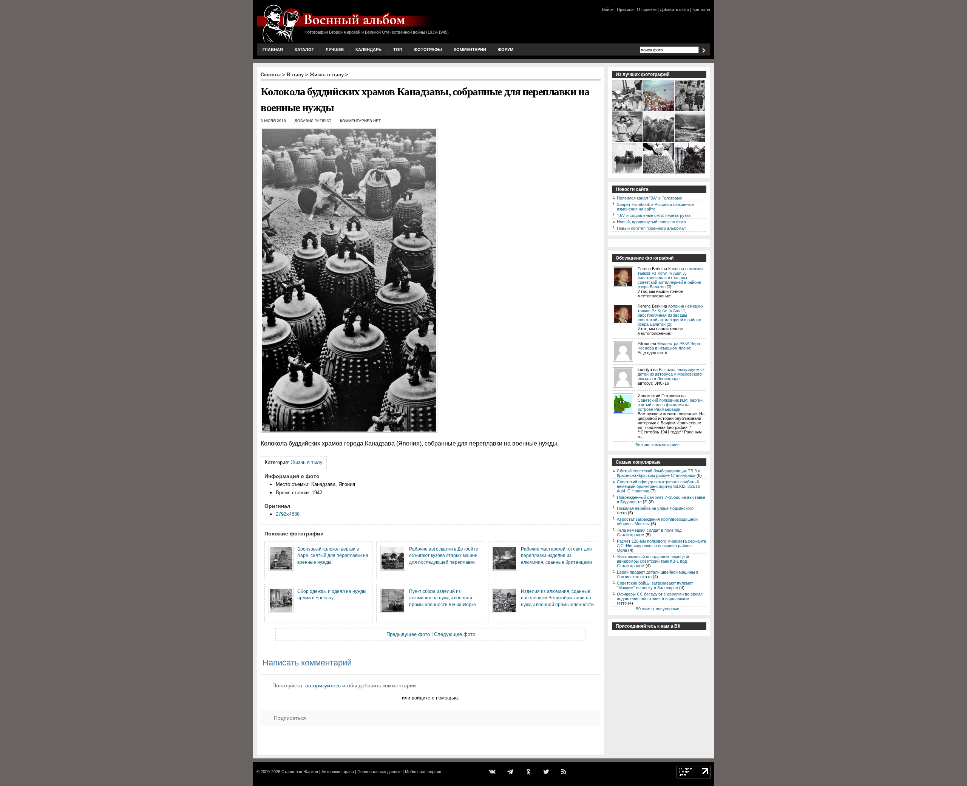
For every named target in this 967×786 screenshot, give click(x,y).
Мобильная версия (423, 771)
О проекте (647, 9)
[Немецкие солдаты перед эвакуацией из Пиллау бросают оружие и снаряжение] (690, 172)
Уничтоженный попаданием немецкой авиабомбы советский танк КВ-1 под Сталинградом (653, 561)
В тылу (295, 74)
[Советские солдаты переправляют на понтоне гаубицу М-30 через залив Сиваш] (627, 172)
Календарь (368, 49)
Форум (505, 49)
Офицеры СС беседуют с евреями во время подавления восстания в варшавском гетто (660, 598)
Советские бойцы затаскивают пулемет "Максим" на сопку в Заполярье (655, 585)
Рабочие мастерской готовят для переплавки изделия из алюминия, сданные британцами (556, 555)
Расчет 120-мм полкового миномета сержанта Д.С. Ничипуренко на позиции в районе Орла (661, 545)
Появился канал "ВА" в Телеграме (649, 198)
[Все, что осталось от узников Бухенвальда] (659, 172)
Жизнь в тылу (327, 74)
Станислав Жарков (299, 771)
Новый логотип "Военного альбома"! (651, 228)
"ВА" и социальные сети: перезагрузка (653, 215)
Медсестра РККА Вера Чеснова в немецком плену (669, 345)
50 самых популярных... (659, 609)
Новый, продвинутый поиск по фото (651, 222)
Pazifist (323, 121)
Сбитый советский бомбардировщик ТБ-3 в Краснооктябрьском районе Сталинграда (658, 473)
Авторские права (337, 771)
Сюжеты (271, 74)
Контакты (701, 9)
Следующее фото (454, 634)
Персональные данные (379, 771)
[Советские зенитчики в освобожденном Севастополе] (627, 141)
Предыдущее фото (408, 634)
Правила (625, 9)
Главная (273, 49)
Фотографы (428, 49)
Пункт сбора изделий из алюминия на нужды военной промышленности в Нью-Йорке (442, 598)
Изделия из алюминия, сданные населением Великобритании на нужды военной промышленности (557, 598)
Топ (397, 49)
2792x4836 (288, 514)
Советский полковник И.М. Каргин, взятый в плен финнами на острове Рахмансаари (671, 405)
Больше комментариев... (659, 445)
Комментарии (470, 49)
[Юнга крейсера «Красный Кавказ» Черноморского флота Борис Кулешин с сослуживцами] (627, 110)
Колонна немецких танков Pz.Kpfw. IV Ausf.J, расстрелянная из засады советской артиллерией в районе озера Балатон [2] (671, 315)
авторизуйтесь (323, 685)
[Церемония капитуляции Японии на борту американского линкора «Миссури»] (659, 110)
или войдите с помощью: (430, 698)
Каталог (304, 49)
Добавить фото (674, 9)
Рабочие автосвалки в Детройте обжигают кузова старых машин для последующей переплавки (443, 555)
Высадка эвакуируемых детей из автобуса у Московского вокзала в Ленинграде (671, 374)
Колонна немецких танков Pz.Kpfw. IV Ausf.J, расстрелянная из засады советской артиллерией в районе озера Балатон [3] (671, 277)
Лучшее (335, 49)
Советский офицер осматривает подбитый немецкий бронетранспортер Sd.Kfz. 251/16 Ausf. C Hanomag (658, 486)
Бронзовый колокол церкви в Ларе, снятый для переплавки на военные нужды (332, 555)
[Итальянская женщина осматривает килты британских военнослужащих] (690, 110)
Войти (607, 9)
